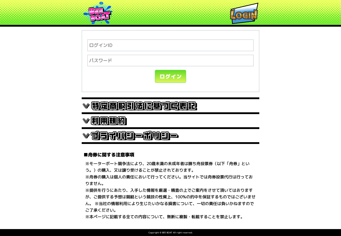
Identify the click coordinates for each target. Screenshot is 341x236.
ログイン (171, 76)
